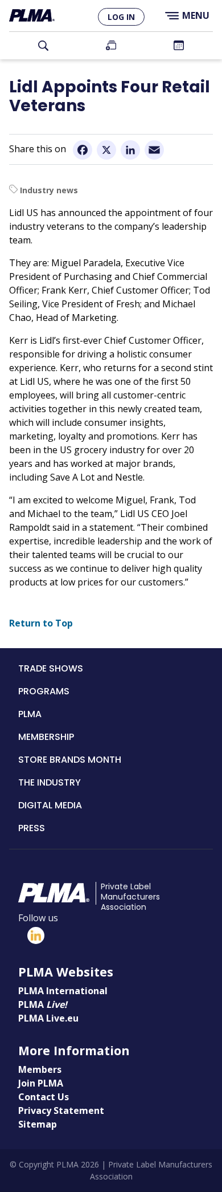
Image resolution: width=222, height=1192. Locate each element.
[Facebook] (82, 150)
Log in (121, 16)
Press (31, 828)
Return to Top (41, 623)
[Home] (32, 15)
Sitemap (37, 1124)
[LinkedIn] (130, 150)
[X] (106, 150)
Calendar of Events (179, 45)
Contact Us (43, 1097)
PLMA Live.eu (48, 1018)
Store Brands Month (69, 759)
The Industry (49, 782)
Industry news (49, 190)
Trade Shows (50, 668)
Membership (46, 736)
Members (39, 1069)
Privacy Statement (61, 1110)
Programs (43, 691)
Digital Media (50, 805)
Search (43, 45)
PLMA (30, 714)
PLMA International (63, 990)
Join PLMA (111, 45)
